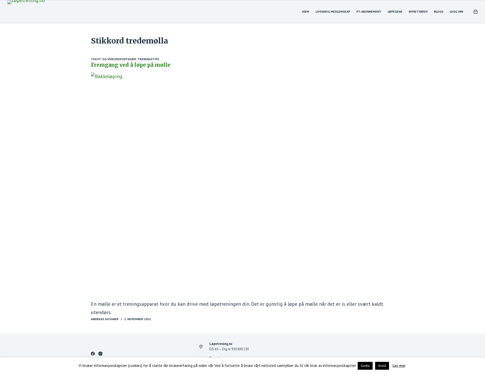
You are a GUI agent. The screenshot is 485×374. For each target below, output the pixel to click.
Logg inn (456, 11)
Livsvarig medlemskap (333, 11)
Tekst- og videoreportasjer (113, 59)
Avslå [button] (382, 366)
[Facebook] (93, 354)
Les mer (399, 365)
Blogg (438, 11)
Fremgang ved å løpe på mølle (131, 65)
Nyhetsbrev (418, 11)
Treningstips (148, 59)
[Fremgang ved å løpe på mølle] (242, 186)
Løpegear (395, 11)
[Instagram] (100, 354)
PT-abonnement (368, 11)
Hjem (305, 11)
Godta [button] (365, 366)
